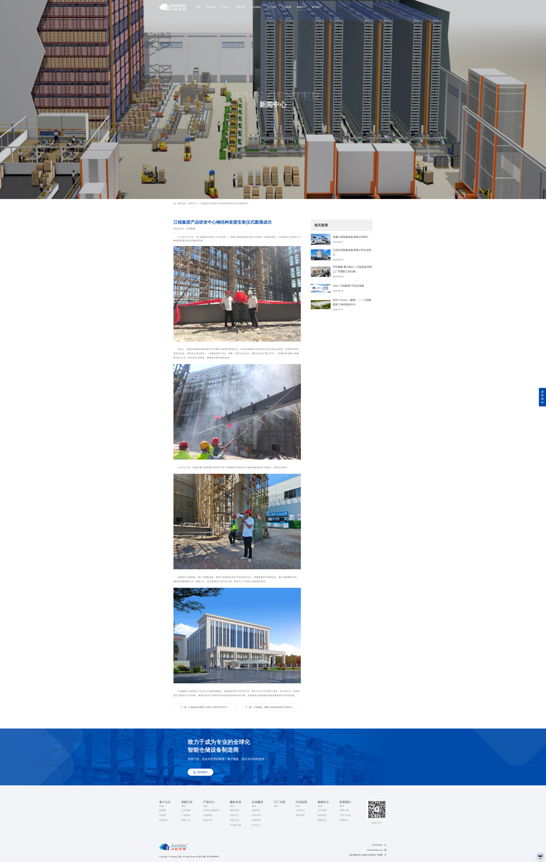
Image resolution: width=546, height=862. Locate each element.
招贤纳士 (344, 820)
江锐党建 (185, 810)
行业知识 (300, 810)
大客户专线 (345, 815)
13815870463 (377, 845)
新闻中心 (301, 7)
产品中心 (226, 7)
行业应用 (286, 7)
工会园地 (185, 815)
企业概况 (256, 7)
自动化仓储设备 (211, 810)
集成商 (162, 810)
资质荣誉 (256, 820)
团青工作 (185, 820)
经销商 (162, 815)
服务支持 (241, 7)
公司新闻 (322, 810)
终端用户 (163, 820)
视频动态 (322, 820)
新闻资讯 (322, 815)
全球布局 (256, 815)
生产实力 (256, 825)
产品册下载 (235, 825)
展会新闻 (300, 815)
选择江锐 (234, 820)
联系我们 (316, 7)
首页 (198, 7)
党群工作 (211, 7)
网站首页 (182, 203)
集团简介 (256, 810)
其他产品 (207, 820)
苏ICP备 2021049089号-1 (209, 857)
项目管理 (234, 810)
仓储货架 (207, 815)
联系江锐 (344, 810)
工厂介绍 (271, 7)
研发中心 (234, 815)
